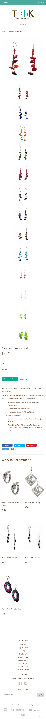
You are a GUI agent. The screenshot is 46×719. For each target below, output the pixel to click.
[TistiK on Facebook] (20, 684)
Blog (23, 651)
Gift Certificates (23, 666)
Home (3, 31)
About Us (23, 644)
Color (3, 360)
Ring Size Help (23, 648)
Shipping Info (23, 654)
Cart (42, 2)
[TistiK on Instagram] (25, 684)
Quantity (4, 369)
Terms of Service (23, 670)
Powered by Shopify (27, 705)
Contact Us (23, 663)
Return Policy (23, 660)
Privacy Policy (23, 657)
